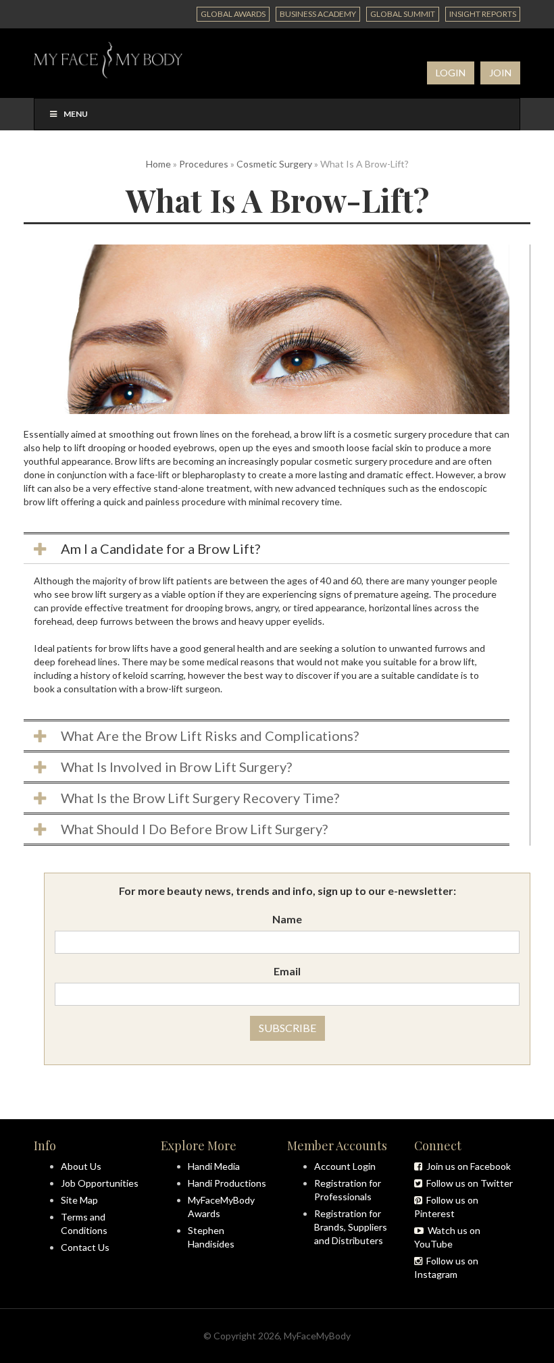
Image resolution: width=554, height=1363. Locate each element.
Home (158, 164)
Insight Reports (482, 14)
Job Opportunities (99, 1183)
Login (450, 72)
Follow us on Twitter (467, 1183)
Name (287, 918)
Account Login (345, 1166)
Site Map (79, 1200)
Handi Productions (227, 1183)
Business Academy (318, 14)
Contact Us (85, 1247)
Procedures (203, 164)
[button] (266, 549)
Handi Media (214, 1166)
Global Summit (402, 14)
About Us (81, 1166)
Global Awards (233, 14)
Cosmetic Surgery (274, 164)
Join (500, 72)
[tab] (266, 547)
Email (287, 971)
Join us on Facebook (466, 1166)
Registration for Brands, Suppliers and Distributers (350, 1227)
